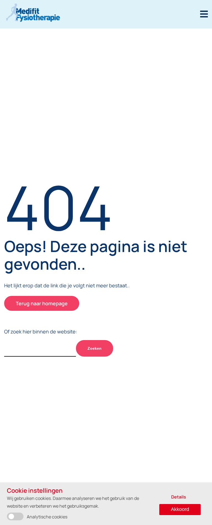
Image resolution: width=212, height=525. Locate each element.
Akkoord (180, 509)
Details (178, 497)
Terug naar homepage (42, 303)
